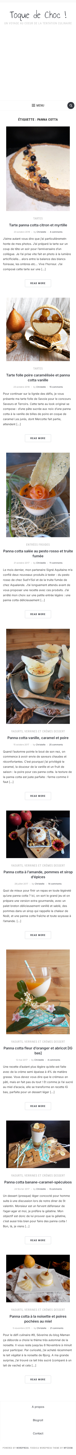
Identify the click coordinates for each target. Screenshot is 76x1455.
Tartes (38, 218)
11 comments (55, 562)
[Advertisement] (38, 65)
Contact (38, 1433)
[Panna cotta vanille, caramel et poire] (38, 676)
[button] (38, 105)
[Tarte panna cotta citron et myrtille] (38, 168)
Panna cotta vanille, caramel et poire (38, 738)
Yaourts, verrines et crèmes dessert (38, 731)
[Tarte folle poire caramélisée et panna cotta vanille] (38, 329)
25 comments (56, 744)
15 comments (56, 387)
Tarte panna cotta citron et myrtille (38, 225)
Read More (38, 283)
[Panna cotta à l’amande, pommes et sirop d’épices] (38, 834)
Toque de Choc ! (38, 14)
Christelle (41, 232)
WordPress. (22, 1448)
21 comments (56, 1328)
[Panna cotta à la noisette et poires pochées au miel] (38, 1278)
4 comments (56, 232)
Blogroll (38, 1420)
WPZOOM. (68, 1448)
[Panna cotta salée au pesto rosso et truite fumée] (38, 494)
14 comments (55, 883)
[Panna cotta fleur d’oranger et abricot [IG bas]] (38, 991)
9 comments (55, 1189)
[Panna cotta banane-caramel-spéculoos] (38, 1144)
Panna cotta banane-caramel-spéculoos (38, 1182)
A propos (38, 1407)
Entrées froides (38, 544)
